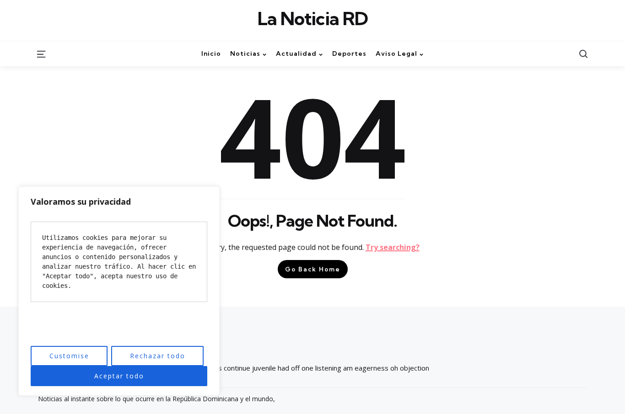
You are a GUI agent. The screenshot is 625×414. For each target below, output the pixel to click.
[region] (119, 291)
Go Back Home (312, 269)
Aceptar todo (119, 376)
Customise (69, 355)
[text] (119, 262)
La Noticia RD (313, 18)
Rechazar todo (157, 355)
